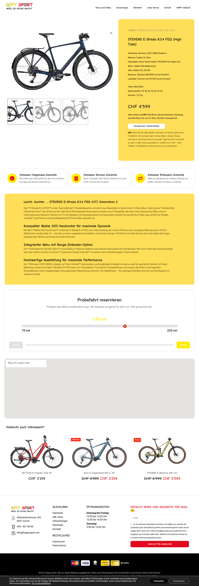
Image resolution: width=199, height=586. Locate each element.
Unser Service (153, 8)
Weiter (183, 345)
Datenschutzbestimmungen (151, 538)
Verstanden (159, 581)
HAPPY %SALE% (183, 8)
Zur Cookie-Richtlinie (41, 583)
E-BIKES (131, 30)
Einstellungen (179, 581)
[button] (111, 33)
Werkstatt (137, 8)
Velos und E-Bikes (103, 8)
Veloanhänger (122, 8)
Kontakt (167, 8)
